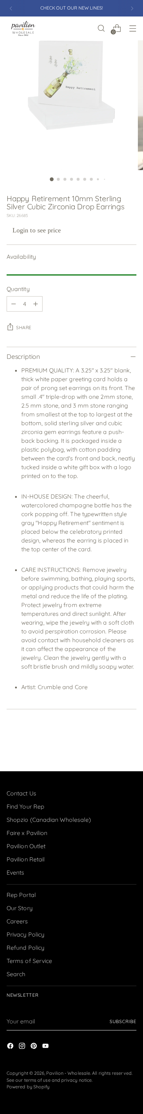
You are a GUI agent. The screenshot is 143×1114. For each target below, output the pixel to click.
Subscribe (123, 1021)
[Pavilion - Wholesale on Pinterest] (34, 1047)
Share (24, 327)
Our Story (20, 908)
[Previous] (11, 8)
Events (15, 872)
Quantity (18, 289)
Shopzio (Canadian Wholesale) (49, 819)
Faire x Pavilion (27, 833)
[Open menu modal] (132, 28)
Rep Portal (21, 894)
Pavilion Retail (26, 859)
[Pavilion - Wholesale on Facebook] (11, 1047)
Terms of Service (29, 960)
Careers (17, 921)
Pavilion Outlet (26, 846)
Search (16, 974)
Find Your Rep (25, 806)
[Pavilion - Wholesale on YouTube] (46, 1047)
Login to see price (36, 230)
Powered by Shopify (28, 1086)
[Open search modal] (101, 28)
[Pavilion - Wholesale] (23, 28)
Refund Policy (25, 947)
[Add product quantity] (35, 304)
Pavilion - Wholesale (68, 1073)
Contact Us (21, 793)
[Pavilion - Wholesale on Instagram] (22, 1047)
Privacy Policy (25, 934)
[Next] (132, 8)
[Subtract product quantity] (13, 304)
